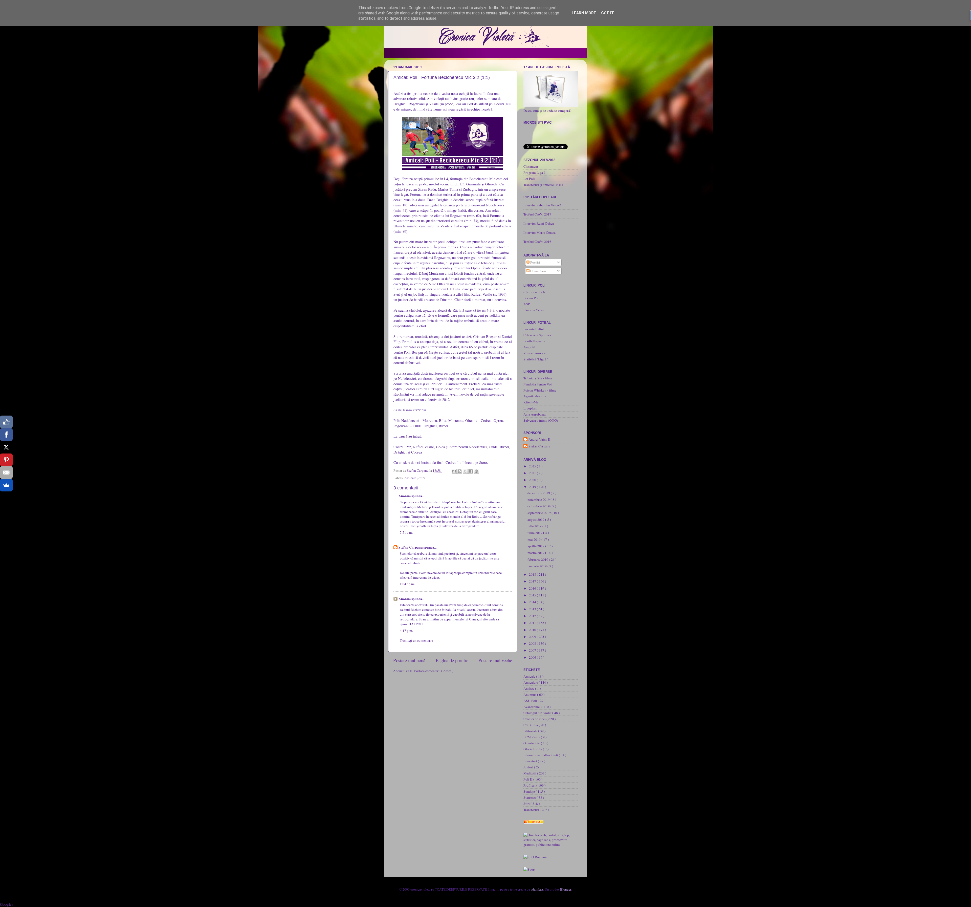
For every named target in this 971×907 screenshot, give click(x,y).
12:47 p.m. (407, 583)
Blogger (565, 889)
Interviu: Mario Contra (539, 232)
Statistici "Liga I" (535, 359)
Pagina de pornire (452, 660)
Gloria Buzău (533, 749)
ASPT (527, 304)
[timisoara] (535, 857)
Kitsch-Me (530, 402)
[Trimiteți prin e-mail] (454, 471)
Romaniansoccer (535, 353)
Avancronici (532, 706)
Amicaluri (531, 682)
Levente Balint (533, 329)
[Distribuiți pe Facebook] (470, 471)
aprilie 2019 (536, 546)
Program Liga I (534, 172)
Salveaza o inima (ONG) (540, 420)
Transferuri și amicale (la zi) (543, 184)
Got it (607, 13)
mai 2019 (534, 539)
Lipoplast (530, 408)
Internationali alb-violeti (541, 755)
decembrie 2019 (539, 493)
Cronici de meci (534, 719)
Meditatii (530, 773)
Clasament (530, 166)
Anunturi (530, 694)
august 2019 (536, 519)
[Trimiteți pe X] (465, 471)
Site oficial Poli (534, 292)
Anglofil (529, 347)
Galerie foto (532, 743)
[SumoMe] (6, 485)
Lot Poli (529, 178)
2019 (533, 487)
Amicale (410, 478)
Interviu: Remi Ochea (538, 223)
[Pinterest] (6, 459)
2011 (533, 622)
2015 (533, 595)
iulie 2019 (534, 526)
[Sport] (529, 869)
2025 (533, 466)
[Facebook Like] (6, 422)
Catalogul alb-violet (537, 712)
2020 (533, 480)
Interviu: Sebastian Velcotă (542, 205)
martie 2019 (536, 552)
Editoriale (530, 731)
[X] (6, 447)
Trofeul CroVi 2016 (537, 241)
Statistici (530, 797)
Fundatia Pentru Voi (537, 384)
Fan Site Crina (533, 310)
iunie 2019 (535, 532)
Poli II (528, 779)
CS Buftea (531, 725)
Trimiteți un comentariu (416, 640)
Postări (534, 262)
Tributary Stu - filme (537, 378)
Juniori (528, 767)
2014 (533, 602)
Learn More (584, 13)
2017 (533, 581)
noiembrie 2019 (538, 499)
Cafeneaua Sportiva (537, 335)
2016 (533, 588)
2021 (533, 473)
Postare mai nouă (409, 660)
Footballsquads (534, 341)
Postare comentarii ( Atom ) (433, 670)
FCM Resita (532, 737)
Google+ (7, 904)
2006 (533, 657)
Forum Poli (531, 298)
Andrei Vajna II (539, 439)
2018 (533, 574)
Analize (529, 688)
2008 (533, 643)
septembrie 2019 (539, 512)
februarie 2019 (538, 559)
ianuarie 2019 (537, 566)
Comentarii (537, 271)
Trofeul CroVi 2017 (537, 214)
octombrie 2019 (538, 506)
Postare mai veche (495, 660)
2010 (533, 630)
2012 (533, 616)
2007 (533, 650)
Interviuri (530, 761)
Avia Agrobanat (534, 414)
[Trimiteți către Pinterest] (476, 471)
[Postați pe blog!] (459, 471)
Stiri (421, 478)
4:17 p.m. (406, 630)
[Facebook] (6, 434)
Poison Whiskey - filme (539, 390)
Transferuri (531, 809)
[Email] (6, 472)
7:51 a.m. (406, 532)
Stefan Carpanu (411, 547)
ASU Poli (530, 700)
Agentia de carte (534, 396)
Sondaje (529, 791)
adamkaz (537, 889)
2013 (533, 609)
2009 (533, 636)
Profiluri (529, 785)
